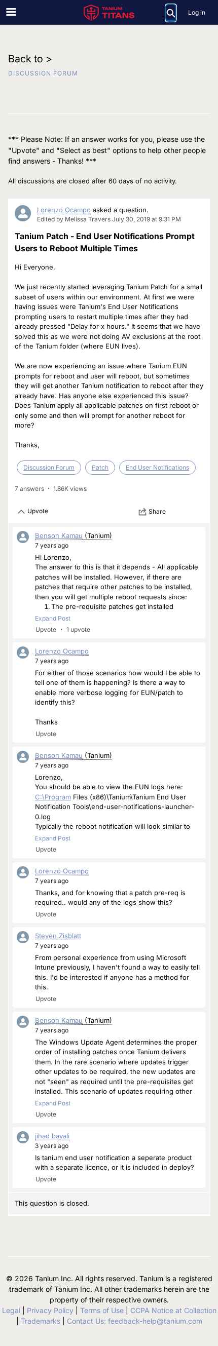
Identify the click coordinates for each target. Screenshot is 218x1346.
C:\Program (53, 797)
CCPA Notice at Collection (173, 1310)
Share (157, 511)
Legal (11, 1310)
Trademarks (40, 1321)
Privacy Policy (50, 1310)
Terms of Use (102, 1310)
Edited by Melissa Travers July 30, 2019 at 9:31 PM (109, 219)
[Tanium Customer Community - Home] (109, 13)
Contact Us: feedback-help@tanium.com (134, 1321)
